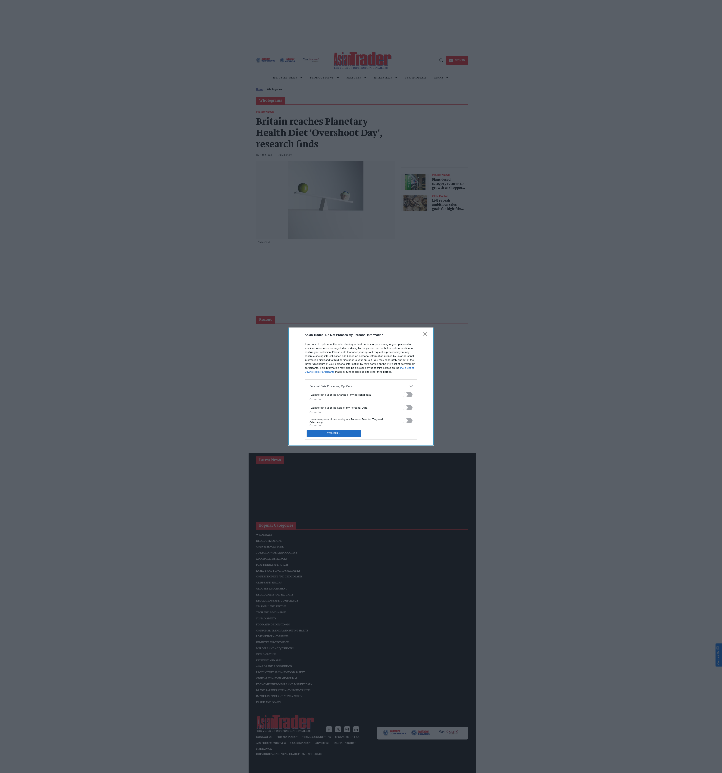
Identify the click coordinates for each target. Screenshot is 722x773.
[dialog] (361, 386)
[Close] (426, 335)
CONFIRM (334, 433)
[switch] (408, 394)
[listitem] (361, 386)
